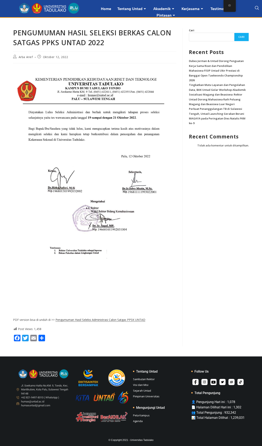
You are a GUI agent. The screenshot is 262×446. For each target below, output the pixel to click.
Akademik (162, 9)
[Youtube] (213, 382)
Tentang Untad (129, 9)
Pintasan (164, 15)
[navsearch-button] (257, 9)
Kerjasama (191, 9)
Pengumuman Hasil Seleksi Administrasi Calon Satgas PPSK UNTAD (100, 320)
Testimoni (218, 9)
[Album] (231, 382)
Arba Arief (26, 57)
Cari (191, 30)
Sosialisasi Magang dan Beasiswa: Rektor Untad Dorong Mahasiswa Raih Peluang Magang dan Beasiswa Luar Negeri (215, 99)
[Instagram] (204, 382)
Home (106, 9)
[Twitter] (222, 382)
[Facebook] (195, 382)
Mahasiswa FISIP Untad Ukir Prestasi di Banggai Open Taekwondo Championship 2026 (216, 75)
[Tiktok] (240, 382)
